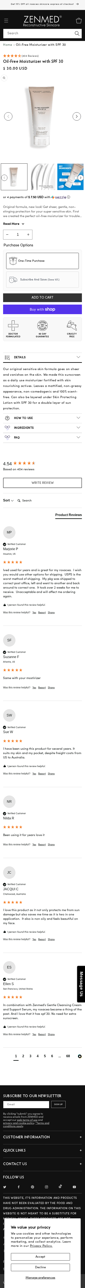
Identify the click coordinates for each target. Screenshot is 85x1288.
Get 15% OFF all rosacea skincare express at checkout (42, 4)
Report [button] (42, 612)
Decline (40, 1267)
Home (7, 45)
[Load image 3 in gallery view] (70, 177)
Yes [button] (34, 612)
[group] (42, 464)
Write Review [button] (43, 483)
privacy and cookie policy (18, 1123)
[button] (6, 20)
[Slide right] (77, 116)
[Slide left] (8, 116)
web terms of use (27, 1119)
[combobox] (42, 33)
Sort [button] (7, 500)
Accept (40, 1256)
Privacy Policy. (41, 1246)
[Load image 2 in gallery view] (42, 177)
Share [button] (51, 612)
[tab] (68, 516)
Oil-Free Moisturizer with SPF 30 (41, 45)
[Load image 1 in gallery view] (14, 177)
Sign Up (58, 1104)
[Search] (77, 33)
